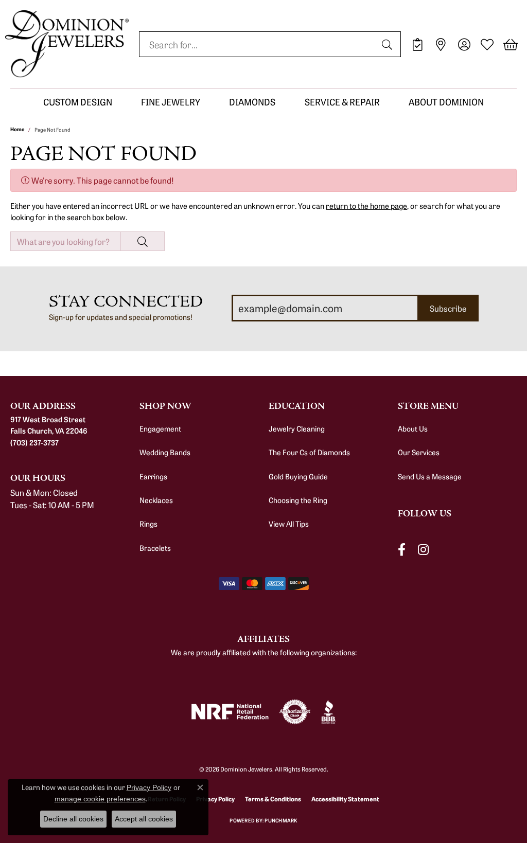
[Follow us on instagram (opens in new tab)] (423, 550)
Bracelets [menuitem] (155, 548)
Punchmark (281, 820)
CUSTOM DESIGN (77, 101)
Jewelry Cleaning (297, 428)
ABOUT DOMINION (446, 101)
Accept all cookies (144, 819)
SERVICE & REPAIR (342, 101)
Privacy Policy (149, 787)
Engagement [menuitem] (160, 428)
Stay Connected (126, 302)
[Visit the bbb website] (328, 712)
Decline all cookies (73, 819)
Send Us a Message (430, 476)
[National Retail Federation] (230, 712)
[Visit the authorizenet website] (295, 712)
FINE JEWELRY (170, 101)
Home (17, 129)
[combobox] (258, 44)
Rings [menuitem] (148, 523)
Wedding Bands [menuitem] (164, 452)
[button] (464, 44)
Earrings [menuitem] (153, 476)
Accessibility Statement (345, 798)
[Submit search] (388, 44)
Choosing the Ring (298, 500)
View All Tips (289, 523)
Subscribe (448, 308)
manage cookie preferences (100, 799)
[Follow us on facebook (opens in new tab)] (402, 550)
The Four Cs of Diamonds (309, 452)
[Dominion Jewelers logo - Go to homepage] (67, 44)
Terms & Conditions (273, 798)
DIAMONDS (252, 101)
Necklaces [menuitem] (156, 500)
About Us (413, 428)
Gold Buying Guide (298, 476)
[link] (417, 44)
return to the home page (366, 205)
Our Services (419, 452)
